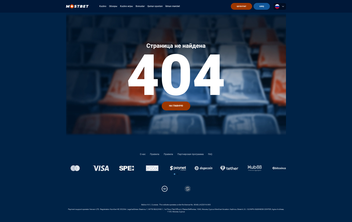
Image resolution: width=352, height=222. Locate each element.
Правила (154, 154)
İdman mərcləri (172, 6)
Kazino (102, 6)
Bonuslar (140, 6)
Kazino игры (126, 6)
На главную (176, 105)
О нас (143, 154)
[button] (174, 174)
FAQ (210, 154)
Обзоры (113, 6)
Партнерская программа (190, 154)
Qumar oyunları (155, 6)
